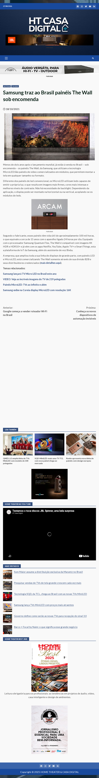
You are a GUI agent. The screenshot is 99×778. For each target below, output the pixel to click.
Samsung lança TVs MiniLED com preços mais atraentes (44, 604)
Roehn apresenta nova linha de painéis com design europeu (81, 444)
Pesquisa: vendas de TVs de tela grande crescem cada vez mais (47, 582)
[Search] (93, 58)
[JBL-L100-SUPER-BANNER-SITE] (49, 39)
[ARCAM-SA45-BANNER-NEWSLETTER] (49, 213)
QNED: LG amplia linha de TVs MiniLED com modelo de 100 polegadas (18, 444)
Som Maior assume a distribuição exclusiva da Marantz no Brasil (48, 571)
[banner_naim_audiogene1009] (49, 69)
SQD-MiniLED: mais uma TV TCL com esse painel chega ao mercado (49, 444)
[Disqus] (49, 389)
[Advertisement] (49, 338)
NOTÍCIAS (7, 86)
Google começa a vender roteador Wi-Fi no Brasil (25, 311)
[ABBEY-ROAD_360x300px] (49, 483)
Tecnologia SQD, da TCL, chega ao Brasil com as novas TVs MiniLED (50, 593)
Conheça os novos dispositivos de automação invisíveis (84, 313)
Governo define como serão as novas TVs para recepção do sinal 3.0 (50, 615)
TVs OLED (15, 86)
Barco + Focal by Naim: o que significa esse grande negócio (46, 626)
